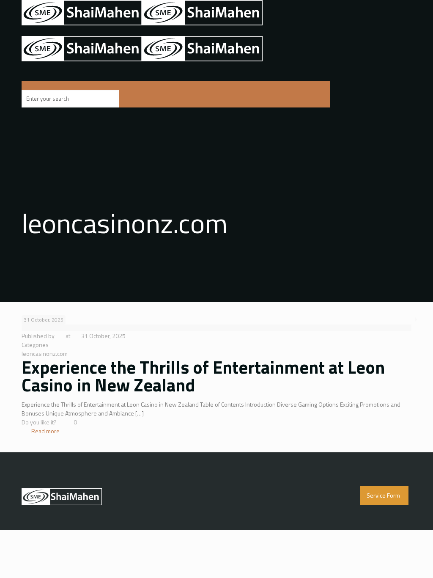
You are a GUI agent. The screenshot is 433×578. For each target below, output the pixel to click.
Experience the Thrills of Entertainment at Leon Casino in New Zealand (203, 375)
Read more (45, 431)
